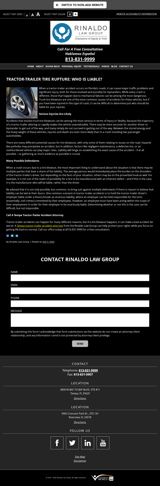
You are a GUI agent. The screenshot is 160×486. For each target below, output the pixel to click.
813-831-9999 (80, 59)
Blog (114, 66)
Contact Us (126, 66)
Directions (80, 398)
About (40, 66)
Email (14, 285)
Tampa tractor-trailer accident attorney (40, 225)
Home (30, 66)
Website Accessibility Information (136, 13)
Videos (105, 66)
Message (16, 311)
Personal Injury (72, 66)
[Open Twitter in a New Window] (72, 442)
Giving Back (52, 66)
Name (14, 272)
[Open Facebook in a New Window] (57, 442)
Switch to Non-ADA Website (82, 5)
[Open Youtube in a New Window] (103, 442)
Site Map (80, 457)
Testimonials (91, 66)
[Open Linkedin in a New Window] (87, 442)
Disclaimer (80, 461)
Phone (15, 298)
